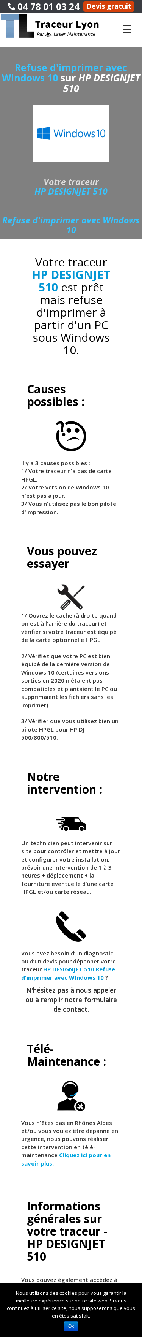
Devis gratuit (108, 6)
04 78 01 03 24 (47, 6)
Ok (71, 1326)
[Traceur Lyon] (57, 25)
